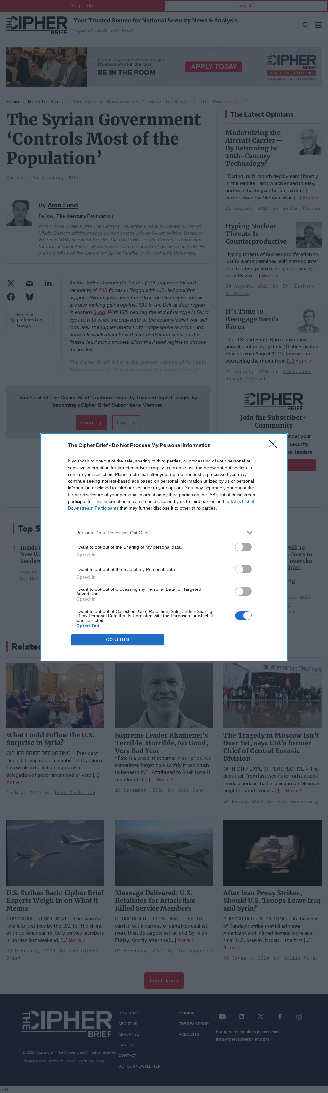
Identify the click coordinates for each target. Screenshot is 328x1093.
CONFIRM (118, 639)
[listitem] (164, 533)
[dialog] (164, 546)
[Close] (275, 446)
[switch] (243, 547)
